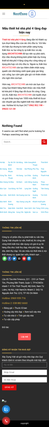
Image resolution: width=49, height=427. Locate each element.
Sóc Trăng (36, 208)
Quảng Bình (35, 177)
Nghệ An (27, 212)
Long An (27, 202)
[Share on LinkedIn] (29, 258)
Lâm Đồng (28, 182)
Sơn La (35, 212)
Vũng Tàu (3, 175)
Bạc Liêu (3, 195)
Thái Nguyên (44, 170)
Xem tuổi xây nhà (33, 312)
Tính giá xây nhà (26, 315)
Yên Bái (19, 169)
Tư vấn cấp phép (12, 319)
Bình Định (3, 212)
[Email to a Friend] (19, 258)
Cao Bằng (12, 189)
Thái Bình (44, 162)
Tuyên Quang (43, 203)
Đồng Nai (11, 212)
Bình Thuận (10, 177)
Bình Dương (10, 203)
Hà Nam (19, 182)
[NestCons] (24, 13)
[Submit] (44, 142)
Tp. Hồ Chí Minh (12, 163)
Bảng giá (8, 308)
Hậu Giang (20, 202)
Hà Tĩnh (19, 189)
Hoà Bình (19, 208)
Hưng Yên (20, 212)
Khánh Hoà (37, 202)
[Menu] (3, 13)
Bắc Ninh (3, 202)
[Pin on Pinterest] (24, 258)
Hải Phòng (28, 169)
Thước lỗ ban (21, 308)
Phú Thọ (36, 169)
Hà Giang (19, 175)
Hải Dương (20, 195)
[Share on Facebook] (9, 258)
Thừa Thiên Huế (44, 183)
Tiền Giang (45, 189)
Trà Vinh (44, 195)
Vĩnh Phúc (44, 212)
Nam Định (28, 208)
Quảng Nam (35, 183)
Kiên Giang (28, 162)
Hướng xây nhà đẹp (13, 312)
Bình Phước (10, 170)
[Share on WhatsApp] (4, 258)
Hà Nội (2, 162)
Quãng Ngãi (35, 190)
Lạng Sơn (27, 189)
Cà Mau (11, 182)
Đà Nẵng (19, 162)
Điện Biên (11, 208)
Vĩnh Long (44, 208)
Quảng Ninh (35, 196)
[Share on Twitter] (14, 258)
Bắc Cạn (3, 189)
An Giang (3, 169)
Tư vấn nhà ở (10, 315)
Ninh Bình (11, 195)
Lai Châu (27, 175)
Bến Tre (3, 208)
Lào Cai (27, 195)
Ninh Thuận (35, 163)
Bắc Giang (4, 182)
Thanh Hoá (45, 175)
